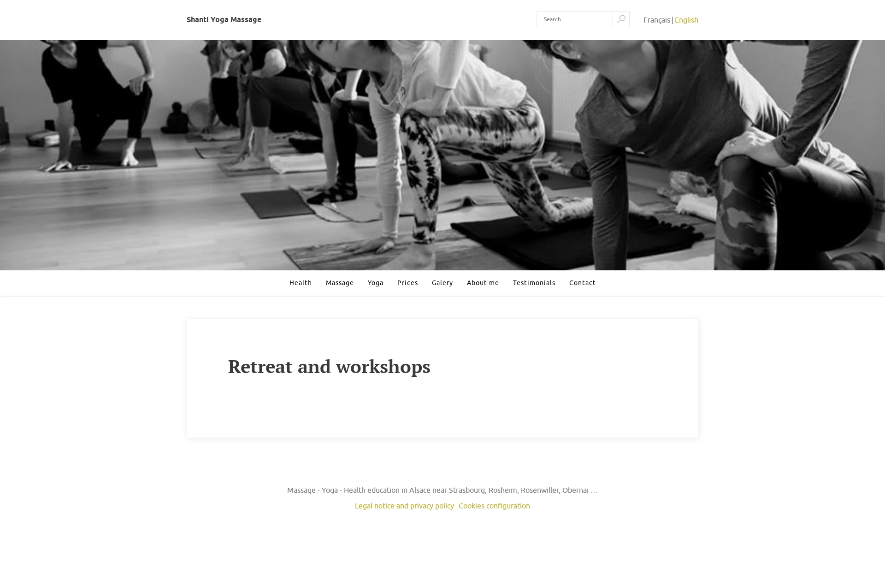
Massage (340, 282)
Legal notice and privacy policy (404, 506)
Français (656, 20)
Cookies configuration (494, 506)
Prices (407, 282)
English (686, 20)
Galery (442, 282)
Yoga (376, 282)
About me (483, 282)
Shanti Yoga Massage (224, 19)
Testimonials (534, 282)
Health (300, 282)
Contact (582, 282)
